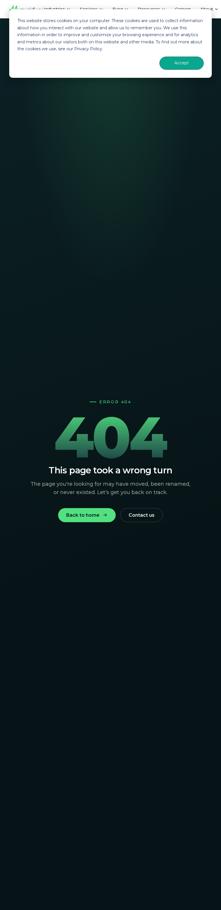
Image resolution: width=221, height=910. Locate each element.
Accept (181, 62)
